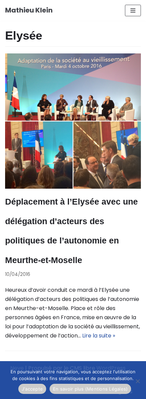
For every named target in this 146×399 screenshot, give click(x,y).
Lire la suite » (98, 335)
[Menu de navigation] (133, 10)
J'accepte (32, 389)
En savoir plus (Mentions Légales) (90, 389)
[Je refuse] (137, 381)
